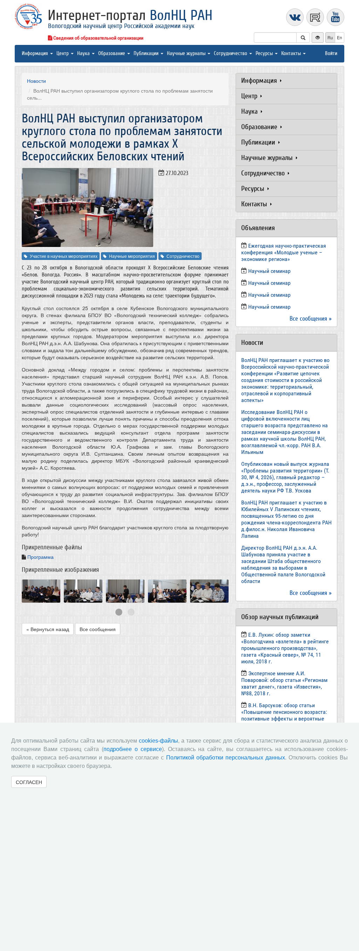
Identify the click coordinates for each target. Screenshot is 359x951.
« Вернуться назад (47, 628)
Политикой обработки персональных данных (225, 758)
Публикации (147, 53)
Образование (112, 53)
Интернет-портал (130, 15)
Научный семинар (269, 295)
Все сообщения (98, 628)
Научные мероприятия (132, 256)
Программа (40, 556)
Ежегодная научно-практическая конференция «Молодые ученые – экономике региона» (283, 252)
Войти (331, 53)
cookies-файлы (158, 741)
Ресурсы (265, 53)
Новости (36, 80)
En (339, 37)
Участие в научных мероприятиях (63, 256)
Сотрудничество (231, 53)
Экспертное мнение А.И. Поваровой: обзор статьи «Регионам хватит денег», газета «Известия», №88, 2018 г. (284, 683)
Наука (84, 53)
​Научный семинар (269, 271)
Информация (35, 53)
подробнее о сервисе (132, 749)
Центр (63, 53)
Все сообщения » (311, 318)
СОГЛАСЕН (29, 781)
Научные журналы (187, 53)
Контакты (291, 53)
